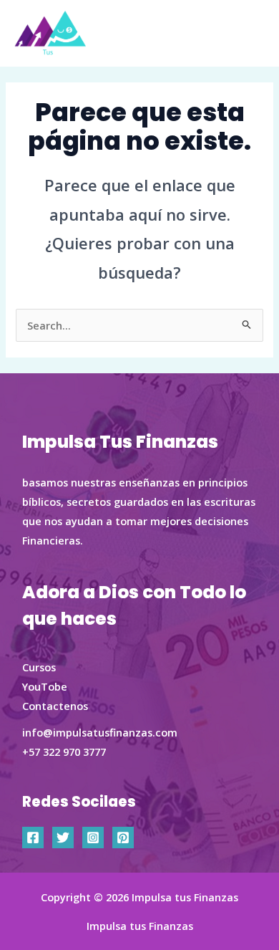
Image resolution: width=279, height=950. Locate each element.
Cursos (39, 667)
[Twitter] (63, 837)
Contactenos (55, 706)
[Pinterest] (123, 837)
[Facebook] (33, 837)
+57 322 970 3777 (64, 751)
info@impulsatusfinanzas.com (99, 732)
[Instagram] (93, 837)
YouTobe (44, 686)
